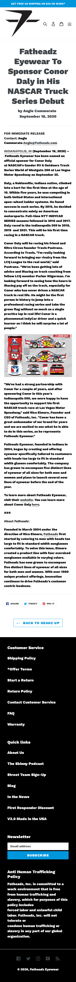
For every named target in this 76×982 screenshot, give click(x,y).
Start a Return (20, 680)
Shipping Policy (21, 658)
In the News (18, 796)
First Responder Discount (30, 808)
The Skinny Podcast (25, 763)
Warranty (16, 724)
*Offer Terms (19, 669)
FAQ (11, 713)
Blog (11, 785)
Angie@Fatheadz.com (40, 143)
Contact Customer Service (31, 702)
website (26, 500)
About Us (15, 752)
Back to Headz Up (41, 623)
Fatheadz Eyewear (44, 969)
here (35, 504)
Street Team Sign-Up (26, 774)
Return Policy (19, 691)
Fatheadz (51, 534)
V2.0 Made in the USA (27, 819)
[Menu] (69, 23)
